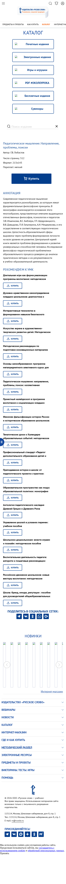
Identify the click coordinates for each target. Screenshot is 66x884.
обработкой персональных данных (46, 850)
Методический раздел (17, 747)
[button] (59, 665)
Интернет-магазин (52, 691)
